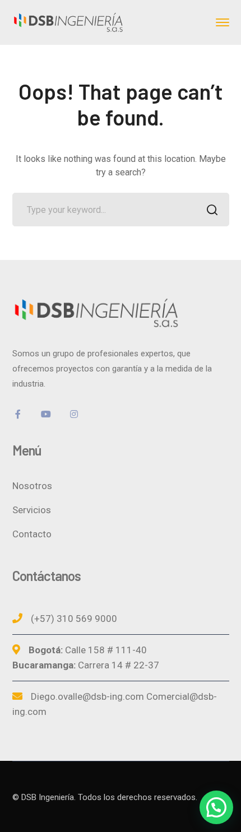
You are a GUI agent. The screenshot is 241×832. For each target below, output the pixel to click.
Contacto (32, 534)
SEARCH (212, 209)
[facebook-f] (18, 414)
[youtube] (46, 414)
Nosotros (32, 485)
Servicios (31, 509)
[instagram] (74, 414)
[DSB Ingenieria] (68, 21)
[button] (216, 807)
